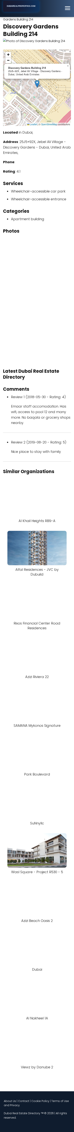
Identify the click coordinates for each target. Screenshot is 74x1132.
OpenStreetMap (49, 124)
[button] (37, 84)
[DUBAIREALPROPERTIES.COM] (21, 11)
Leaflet (33, 124)
